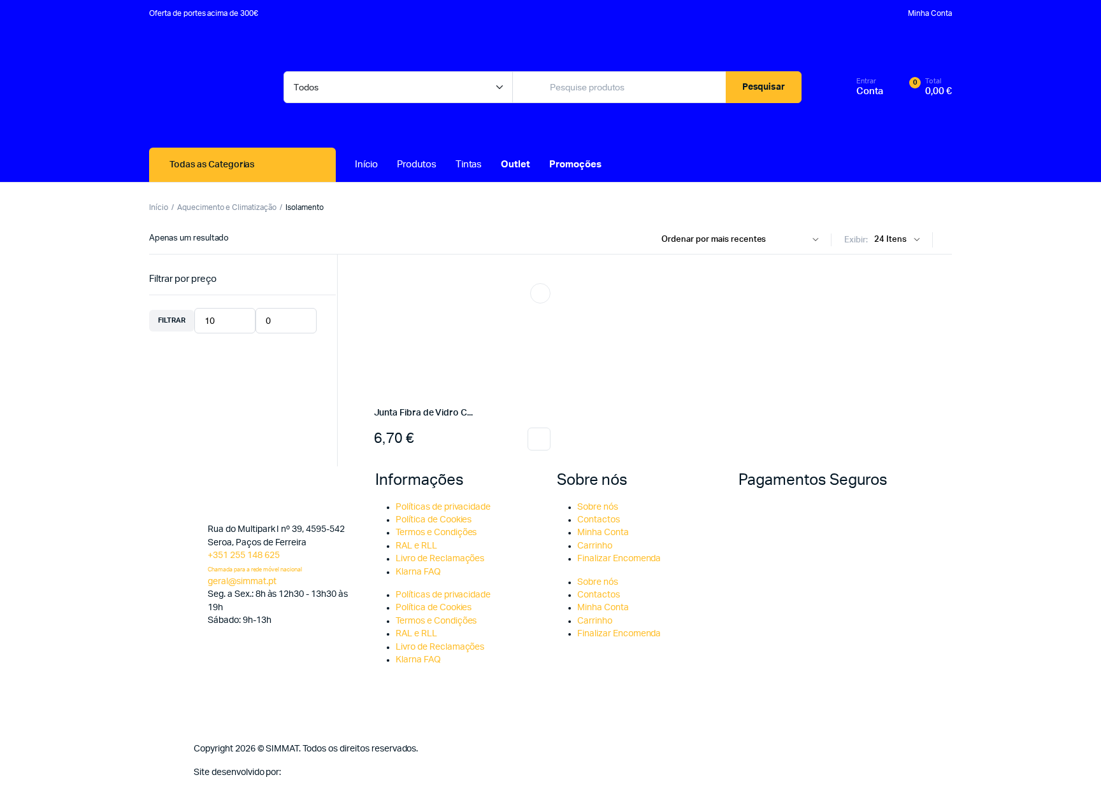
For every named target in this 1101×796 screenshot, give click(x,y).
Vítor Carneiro (311, 772)
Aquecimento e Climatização (227, 207)
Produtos (416, 164)
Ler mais (539, 439)
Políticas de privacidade (443, 507)
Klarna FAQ (418, 572)
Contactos (598, 519)
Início (366, 164)
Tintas (469, 164)
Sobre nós (597, 507)
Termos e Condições (436, 532)
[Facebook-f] (573, 765)
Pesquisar (764, 87)
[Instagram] (606, 765)
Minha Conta (930, 13)
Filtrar (171, 320)
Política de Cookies (433, 519)
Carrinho (594, 545)
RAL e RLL (416, 545)
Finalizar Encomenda (619, 558)
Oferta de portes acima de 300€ (203, 13)
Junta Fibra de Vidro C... (423, 412)
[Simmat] (203, 87)
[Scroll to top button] (1072, 767)
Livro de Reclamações (440, 558)
